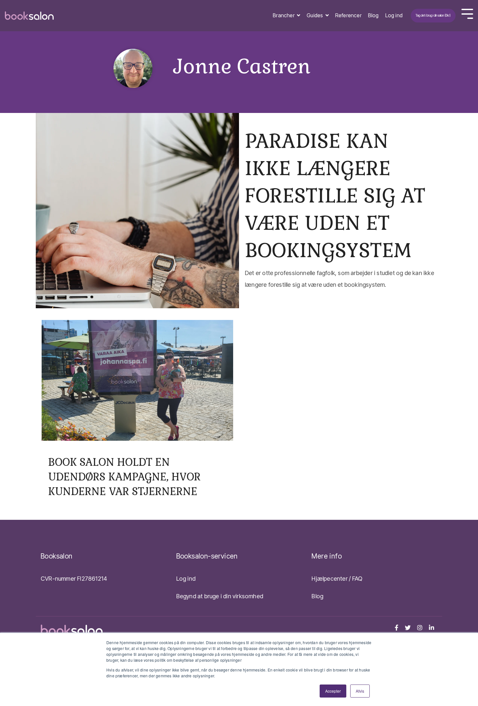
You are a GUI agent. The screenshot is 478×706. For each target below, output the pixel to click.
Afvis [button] (360, 691)
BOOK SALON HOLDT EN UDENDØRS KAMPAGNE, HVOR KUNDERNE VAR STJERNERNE (124, 476)
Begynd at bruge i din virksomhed (219, 596)
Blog (373, 15)
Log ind (394, 15)
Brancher (284, 15)
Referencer (348, 15)
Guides (315, 15)
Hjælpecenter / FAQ (337, 578)
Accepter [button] (333, 691)
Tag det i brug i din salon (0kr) (433, 15)
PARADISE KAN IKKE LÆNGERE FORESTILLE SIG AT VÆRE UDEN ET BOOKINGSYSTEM (335, 196)
